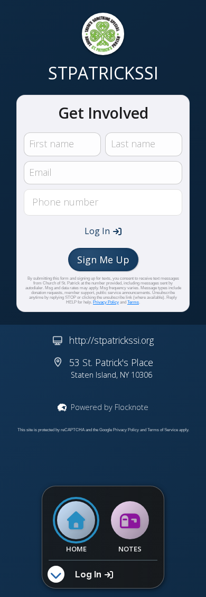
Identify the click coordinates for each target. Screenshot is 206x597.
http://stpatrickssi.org (111, 340)
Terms (133, 302)
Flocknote (131, 407)
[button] (103, 231)
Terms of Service (162, 429)
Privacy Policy (106, 302)
